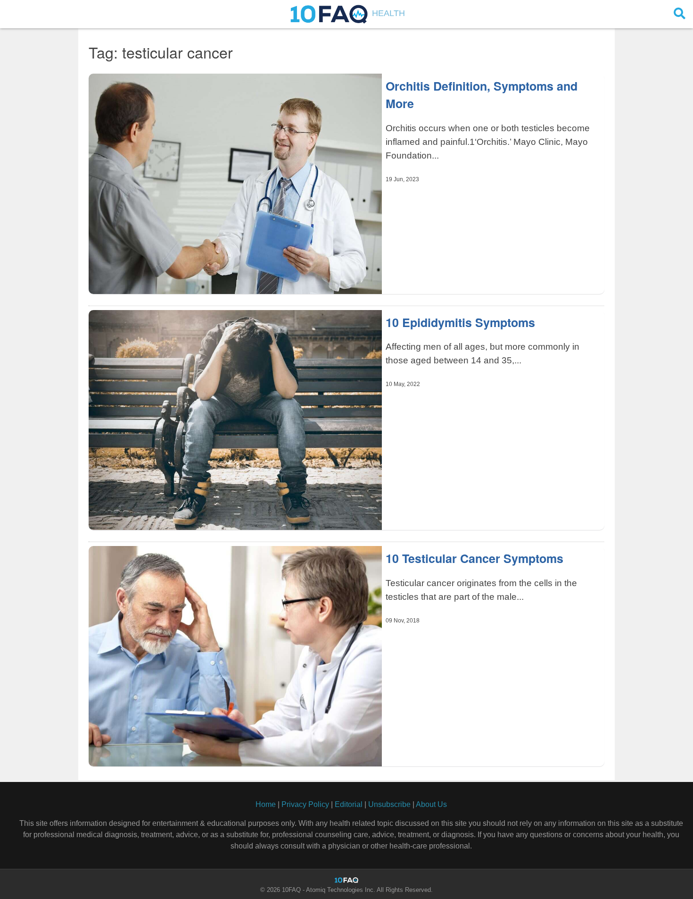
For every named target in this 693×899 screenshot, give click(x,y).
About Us (431, 804)
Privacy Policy (305, 804)
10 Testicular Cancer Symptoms (474, 558)
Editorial (349, 804)
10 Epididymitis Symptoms (460, 322)
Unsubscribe (389, 804)
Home (266, 804)
